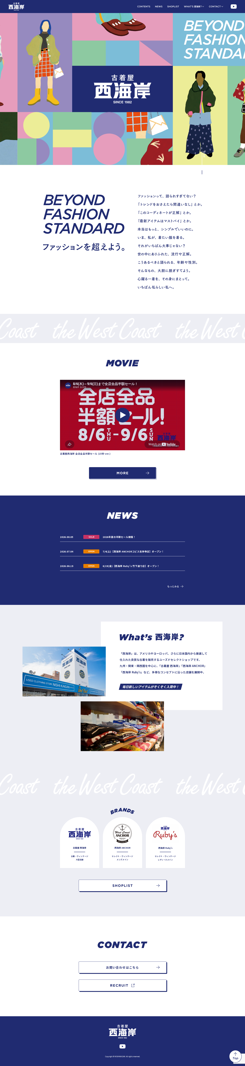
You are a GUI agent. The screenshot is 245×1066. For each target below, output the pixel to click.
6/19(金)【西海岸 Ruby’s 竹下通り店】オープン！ (131, 566)
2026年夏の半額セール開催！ (119, 537)
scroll (204, 154)
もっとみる (173, 586)
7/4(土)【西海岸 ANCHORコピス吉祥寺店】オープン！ (133, 551)
